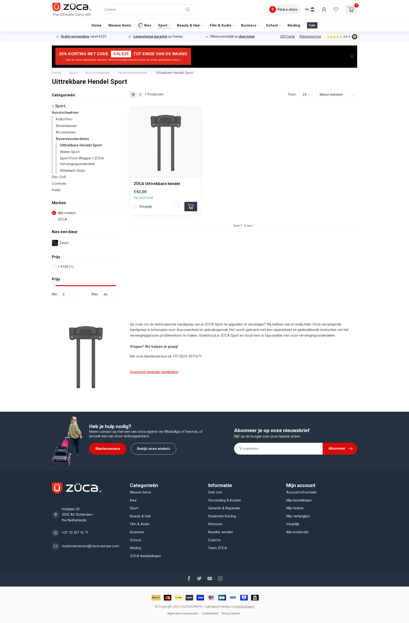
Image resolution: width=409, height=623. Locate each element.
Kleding (294, 25)
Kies (147, 25)
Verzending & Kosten (224, 500)
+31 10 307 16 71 (75, 532)
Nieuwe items (119, 25)
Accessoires (66, 132)
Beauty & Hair (188, 25)
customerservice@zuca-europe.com (90, 546)
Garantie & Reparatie (224, 508)
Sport (162, 25)
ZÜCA (62, 219)
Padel (56, 190)
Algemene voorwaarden (182, 613)
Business (248, 25)
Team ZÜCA (217, 548)
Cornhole (59, 183)
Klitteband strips (72, 170)
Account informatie (301, 492)
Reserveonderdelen (133, 73)
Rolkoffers (64, 119)
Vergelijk (145, 207)
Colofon (214, 540)
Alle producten (297, 532)
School (272, 25)
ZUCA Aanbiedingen (145, 556)
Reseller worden (220, 532)
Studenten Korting (222, 516)
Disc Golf (59, 177)
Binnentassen (66, 126)
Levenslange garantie (158, 36)
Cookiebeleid (209, 613)
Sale (312, 25)
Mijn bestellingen (299, 500)
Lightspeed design (217, 606)
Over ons (215, 492)
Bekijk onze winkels (153, 449)
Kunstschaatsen (98, 73)
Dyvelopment (244, 606)
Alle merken (67, 213)
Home (97, 25)
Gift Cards (287, 36)
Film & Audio (220, 25)
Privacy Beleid (230, 613)
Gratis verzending (83, 36)
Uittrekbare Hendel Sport (174, 73)
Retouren (215, 524)
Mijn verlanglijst (298, 516)
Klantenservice (310, 36)
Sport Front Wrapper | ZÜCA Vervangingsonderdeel (82, 161)
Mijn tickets (295, 508)
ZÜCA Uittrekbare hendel (157, 183)
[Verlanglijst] (335, 9)
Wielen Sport (70, 152)
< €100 (65, 267)
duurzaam (255, 36)
